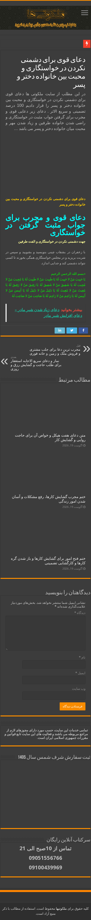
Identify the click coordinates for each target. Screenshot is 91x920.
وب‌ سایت (78, 689)
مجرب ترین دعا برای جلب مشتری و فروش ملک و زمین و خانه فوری (55, 349)
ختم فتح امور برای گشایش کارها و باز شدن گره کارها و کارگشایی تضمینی (48, 560)
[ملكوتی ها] (45, 17)
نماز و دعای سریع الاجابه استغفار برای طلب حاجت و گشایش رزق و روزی (36, 363)
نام (82, 657)
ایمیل (80, 673)
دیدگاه (79, 613)
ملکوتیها (61, 908)
